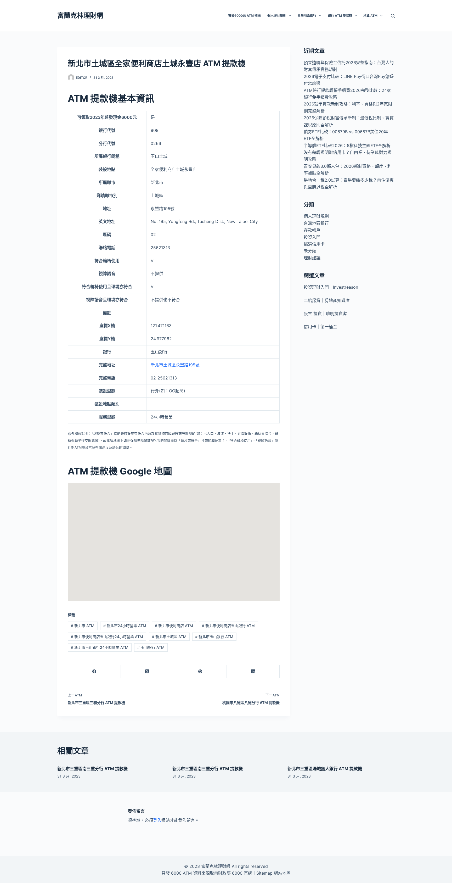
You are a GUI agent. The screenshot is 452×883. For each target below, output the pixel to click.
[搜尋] (393, 16)
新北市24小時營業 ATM (124, 625)
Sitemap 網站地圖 (273, 873)
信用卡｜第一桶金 (320, 326)
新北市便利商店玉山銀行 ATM (228, 625)
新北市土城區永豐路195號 (175, 364)
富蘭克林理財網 (80, 15)
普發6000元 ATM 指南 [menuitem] (244, 16)
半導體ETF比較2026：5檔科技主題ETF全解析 (347, 145)
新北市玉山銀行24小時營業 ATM (99, 647)
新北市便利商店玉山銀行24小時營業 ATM (107, 636)
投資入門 (312, 237)
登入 (157, 820)
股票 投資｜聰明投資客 (325, 313)
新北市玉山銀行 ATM (214, 636)
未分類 (310, 250)
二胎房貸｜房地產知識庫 (327, 300)
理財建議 (312, 257)
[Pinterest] (200, 671)
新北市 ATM (82, 625)
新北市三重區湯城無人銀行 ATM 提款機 (324, 768)
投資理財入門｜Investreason (331, 287)
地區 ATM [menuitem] (370, 16)
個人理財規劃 (316, 216)
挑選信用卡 (314, 244)
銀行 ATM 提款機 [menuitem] (340, 16)
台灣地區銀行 (316, 223)
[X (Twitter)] (147, 671)
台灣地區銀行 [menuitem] (306, 16)
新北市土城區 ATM (169, 636)
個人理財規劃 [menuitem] (276, 16)
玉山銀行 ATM (151, 647)
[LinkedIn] (253, 671)
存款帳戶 (312, 230)
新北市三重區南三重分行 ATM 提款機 (92, 768)
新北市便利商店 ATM (174, 625)
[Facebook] (94, 671)
